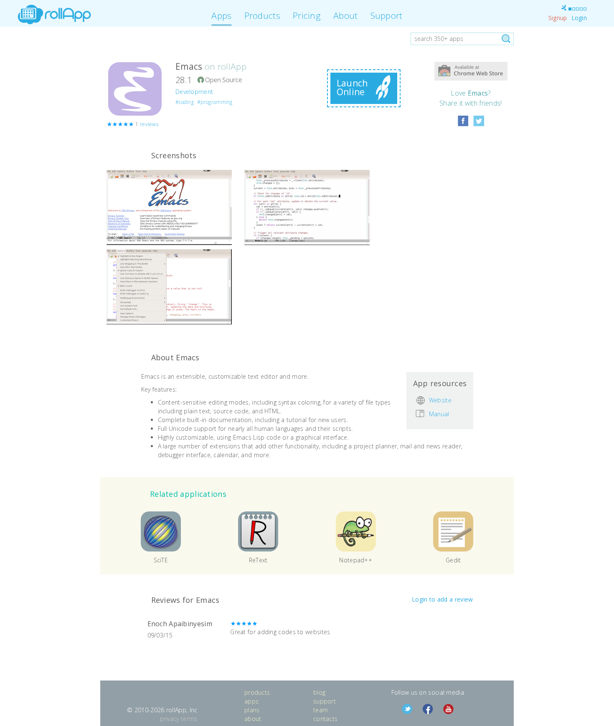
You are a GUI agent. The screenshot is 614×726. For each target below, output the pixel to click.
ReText (258, 560)
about (252, 719)
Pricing (307, 15)
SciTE (161, 560)
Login (579, 18)
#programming (215, 102)
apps (251, 701)
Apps (221, 15)
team (320, 710)
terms (189, 719)
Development (194, 92)
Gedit (453, 560)
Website (440, 400)
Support (386, 15)
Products (262, 15)
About (345, 15)
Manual (439, 413)
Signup (557, 18)
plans (252, 710)
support (324, 701)
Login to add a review (442, 599)
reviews (149, 124)
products (257, 692)
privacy (169, 719)
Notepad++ (355, 560)
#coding (184, 102)
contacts (325, 719)
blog (319, 692)
